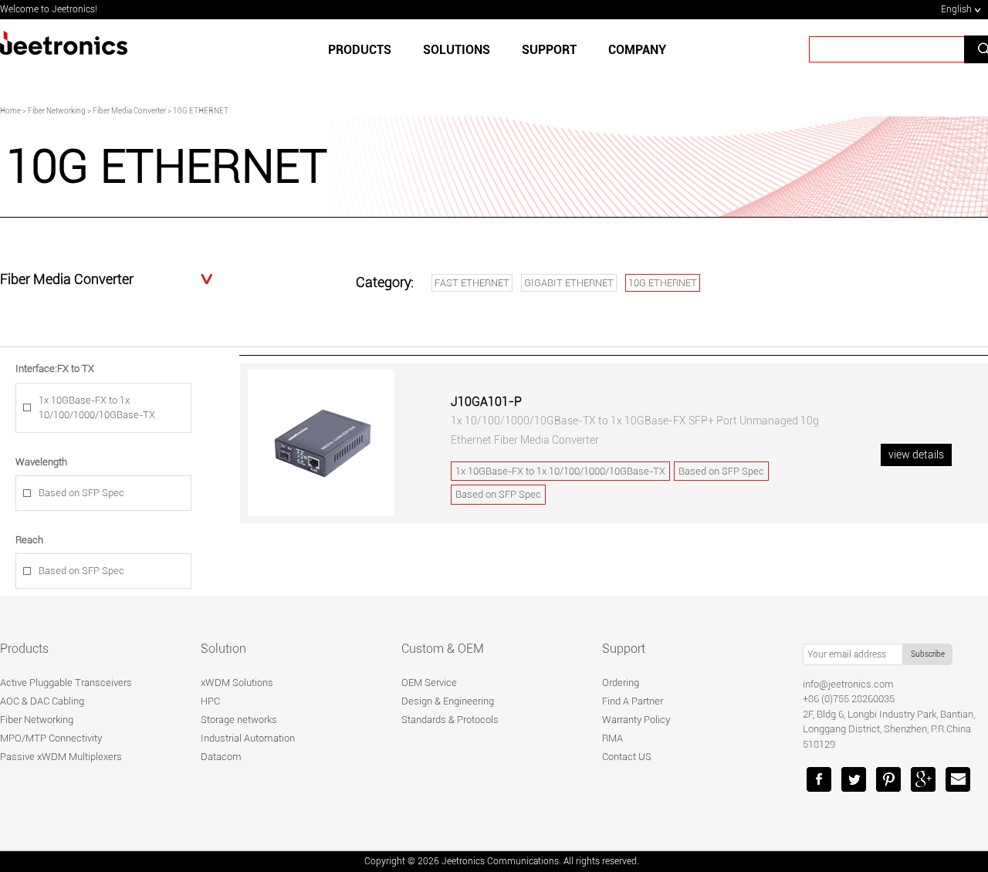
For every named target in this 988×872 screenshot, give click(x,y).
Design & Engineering (447, 701)
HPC (210, 701)
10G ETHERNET (662, 283)
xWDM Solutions (237, 682)
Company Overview (324, 102)
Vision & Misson (586, 102)
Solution (223, 648)
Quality (418, 102)
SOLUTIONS (456, 49)
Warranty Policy (636, 719)
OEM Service (429, 682)
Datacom (221, 756)
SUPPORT (549, 49)
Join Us (672, 102)
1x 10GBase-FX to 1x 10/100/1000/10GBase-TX (97, 407)
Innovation (491, 102)
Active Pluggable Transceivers (66, 682)
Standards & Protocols (450, 719)
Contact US (626, 756)
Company (637, 49)
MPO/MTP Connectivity (51, 738)
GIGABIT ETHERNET (569, 283)
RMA (612, 738)
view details (916, 454)
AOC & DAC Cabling (42, 701)
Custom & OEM (442, 648)
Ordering (620, 682)
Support (623, 648)
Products (359, 49)
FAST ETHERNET (472, 283)
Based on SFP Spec (81, 493)
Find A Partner (632, 701)
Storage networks (239, 719)
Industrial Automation (248, 738)
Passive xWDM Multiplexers (61, 756)
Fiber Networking (36, 719)
